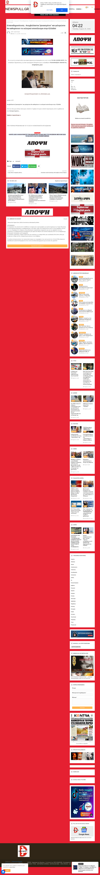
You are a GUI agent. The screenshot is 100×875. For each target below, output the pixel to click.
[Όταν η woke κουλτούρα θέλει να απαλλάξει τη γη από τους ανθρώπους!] (74, 303)
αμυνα (72, 564)
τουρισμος (73, 619)
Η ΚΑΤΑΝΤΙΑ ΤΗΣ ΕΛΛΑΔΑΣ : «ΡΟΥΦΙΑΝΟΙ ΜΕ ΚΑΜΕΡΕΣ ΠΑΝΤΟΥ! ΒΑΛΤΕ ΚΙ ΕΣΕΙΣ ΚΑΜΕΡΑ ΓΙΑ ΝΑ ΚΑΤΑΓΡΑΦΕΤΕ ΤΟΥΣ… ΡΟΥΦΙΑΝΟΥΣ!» (76, 541)
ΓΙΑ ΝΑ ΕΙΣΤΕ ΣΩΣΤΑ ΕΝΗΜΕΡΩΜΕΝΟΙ (37, 136)
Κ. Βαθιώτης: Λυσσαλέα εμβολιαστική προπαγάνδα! (74, 373)
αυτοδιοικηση (74, 572)
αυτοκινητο (73, 574)
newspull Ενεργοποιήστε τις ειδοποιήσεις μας (37, 94)
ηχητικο (72, 590)
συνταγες (73, 614)
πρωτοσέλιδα (79, 743)
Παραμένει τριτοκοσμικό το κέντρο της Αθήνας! (88, 461)
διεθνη (72, 577)
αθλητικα (73, 561)
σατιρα (72, 611)
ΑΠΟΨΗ (29, 862)
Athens (75, 22)
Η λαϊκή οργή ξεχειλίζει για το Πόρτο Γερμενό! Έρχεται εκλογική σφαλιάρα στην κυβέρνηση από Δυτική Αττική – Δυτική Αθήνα (16, 198)
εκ (13, 161)
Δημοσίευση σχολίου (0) (37, 246)
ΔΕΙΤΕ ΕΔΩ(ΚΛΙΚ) (76, 646)
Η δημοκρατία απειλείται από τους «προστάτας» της (76, 436)
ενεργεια (73, 588)
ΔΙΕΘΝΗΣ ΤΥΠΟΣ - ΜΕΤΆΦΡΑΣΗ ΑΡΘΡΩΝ (38, 864)
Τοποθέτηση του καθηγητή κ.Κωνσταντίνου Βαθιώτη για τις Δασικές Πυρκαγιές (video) (86, 312)
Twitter (25, 166)
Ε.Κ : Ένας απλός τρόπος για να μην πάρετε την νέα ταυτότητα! (76, 511)
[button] (92, 7)
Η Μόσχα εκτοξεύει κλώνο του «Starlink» (88, 405)
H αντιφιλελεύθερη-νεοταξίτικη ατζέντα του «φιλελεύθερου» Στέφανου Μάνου (88, 437)
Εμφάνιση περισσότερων (61, 180)
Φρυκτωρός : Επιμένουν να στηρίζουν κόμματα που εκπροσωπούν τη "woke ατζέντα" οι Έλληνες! (88, 492)
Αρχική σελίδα (10, 20)
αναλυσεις (73, 569)
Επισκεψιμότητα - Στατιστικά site (71, 862)
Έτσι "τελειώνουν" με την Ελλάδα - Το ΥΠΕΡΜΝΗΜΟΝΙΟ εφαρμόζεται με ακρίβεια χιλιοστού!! (88, 512)
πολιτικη (73, 606)
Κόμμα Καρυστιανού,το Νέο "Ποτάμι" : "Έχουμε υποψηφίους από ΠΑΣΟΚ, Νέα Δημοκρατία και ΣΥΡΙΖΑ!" (87, 540)
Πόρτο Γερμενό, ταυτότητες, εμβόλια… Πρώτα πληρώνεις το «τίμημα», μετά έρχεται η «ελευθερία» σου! (85, 344)
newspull (16, 20)
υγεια (72, 622)
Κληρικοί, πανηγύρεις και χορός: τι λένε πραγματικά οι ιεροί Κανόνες (86, 335)
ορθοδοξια (73, 601)
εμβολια (73, 585)
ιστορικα (73, 593)
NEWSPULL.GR (17, 9)
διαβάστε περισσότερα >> (14, 115)
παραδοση (73, 603)
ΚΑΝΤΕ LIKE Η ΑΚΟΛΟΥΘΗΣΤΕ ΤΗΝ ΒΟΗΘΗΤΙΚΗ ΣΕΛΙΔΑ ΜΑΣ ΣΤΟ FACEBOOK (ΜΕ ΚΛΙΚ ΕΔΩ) (37, 134)
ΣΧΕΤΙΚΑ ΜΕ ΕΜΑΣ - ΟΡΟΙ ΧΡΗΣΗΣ (59, 864)
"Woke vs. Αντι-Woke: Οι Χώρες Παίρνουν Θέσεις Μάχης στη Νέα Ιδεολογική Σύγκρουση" (75, 492)
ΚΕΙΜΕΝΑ (78, 9)
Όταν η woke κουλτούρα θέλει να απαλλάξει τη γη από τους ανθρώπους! (86, 304)
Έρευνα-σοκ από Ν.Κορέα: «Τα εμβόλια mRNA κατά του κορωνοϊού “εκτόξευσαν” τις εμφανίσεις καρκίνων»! (82, 126)
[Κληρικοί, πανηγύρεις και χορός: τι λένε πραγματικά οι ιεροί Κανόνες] (74, 334)
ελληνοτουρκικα (74, 582)
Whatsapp (33, 166)
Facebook (17, 166)
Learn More (12, 867)
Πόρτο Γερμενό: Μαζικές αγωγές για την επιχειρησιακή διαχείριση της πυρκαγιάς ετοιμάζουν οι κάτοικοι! (58, 197)
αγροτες (73, 559)
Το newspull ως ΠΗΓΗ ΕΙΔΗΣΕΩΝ (53, 862)
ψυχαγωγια (73, 624)
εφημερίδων (86, 743)
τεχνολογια (73, 617)
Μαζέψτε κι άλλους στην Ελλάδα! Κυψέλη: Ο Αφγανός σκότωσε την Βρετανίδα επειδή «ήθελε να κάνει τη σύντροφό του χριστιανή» (76, 464)
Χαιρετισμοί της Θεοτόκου (38, 862)
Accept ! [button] (7, 870)
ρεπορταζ (73, 609)
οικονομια (73, 598)
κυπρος (72, 596)
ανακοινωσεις (74, 567)
